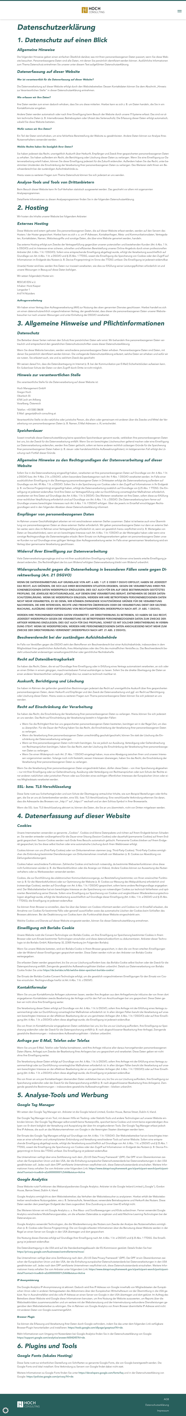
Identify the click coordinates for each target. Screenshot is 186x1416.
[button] (5, 1410)
